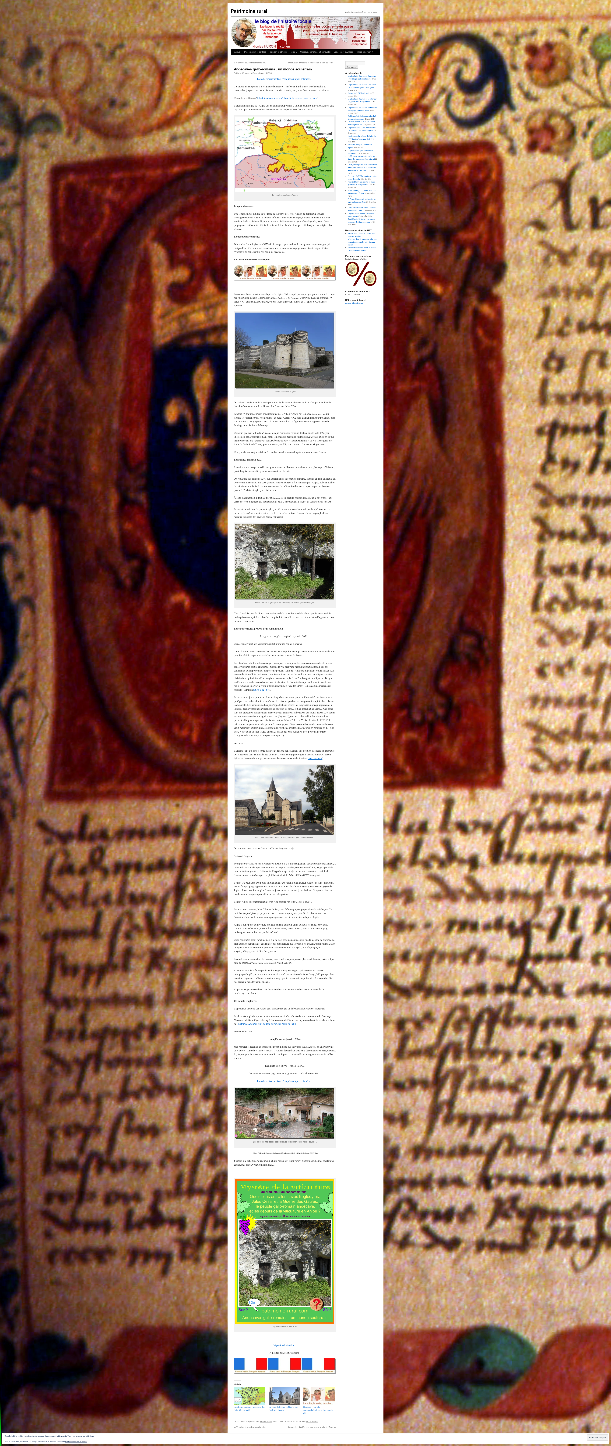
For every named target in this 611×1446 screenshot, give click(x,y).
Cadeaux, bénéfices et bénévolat (315, 51)
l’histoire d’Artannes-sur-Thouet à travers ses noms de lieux (266, 1023)
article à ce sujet (261, 689)
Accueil (237, 51)
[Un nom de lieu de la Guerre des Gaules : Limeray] (284, 1396)
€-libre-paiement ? (364, 51)
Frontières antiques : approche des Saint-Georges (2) (249, 1408)
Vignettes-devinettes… (284, 1345)
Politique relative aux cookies (76, 1441)
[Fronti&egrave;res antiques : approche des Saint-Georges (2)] (249, 1396)
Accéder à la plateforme (354, 303)
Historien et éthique (278, 51)
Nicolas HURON (265, 73)
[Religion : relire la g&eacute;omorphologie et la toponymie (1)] (319, 1396)
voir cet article (315, 758)
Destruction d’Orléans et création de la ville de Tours (312, 62)
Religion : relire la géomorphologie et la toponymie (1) (318, 1410)
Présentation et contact (255, 51)
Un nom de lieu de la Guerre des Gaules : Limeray (283, 1408)
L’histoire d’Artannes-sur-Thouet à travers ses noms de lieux (287, 98)
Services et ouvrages (343, 51)
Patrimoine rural (249, 10)
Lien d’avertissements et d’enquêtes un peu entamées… (285, 78)
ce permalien (312, 1421)
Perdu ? (293, 51)
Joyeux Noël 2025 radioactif (358, 93)
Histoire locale (266, 1421)
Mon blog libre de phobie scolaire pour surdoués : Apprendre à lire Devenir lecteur (362, 242)
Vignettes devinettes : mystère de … (250, 62)
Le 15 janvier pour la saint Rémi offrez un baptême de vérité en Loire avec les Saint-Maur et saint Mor (362, 167)
